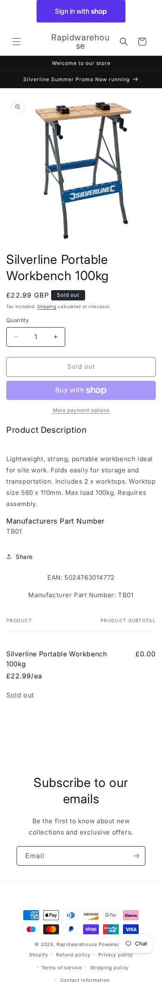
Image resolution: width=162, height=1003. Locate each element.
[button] (16, 41)
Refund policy (73, 955)
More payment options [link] (81, 410)
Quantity (17, 320)
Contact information (85, 980)
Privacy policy (115, 955)
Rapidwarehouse (76, 944)
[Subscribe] (136, 856)
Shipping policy (109, 968)
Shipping (46, 306)
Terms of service (62, 968)
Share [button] (24, 556)
